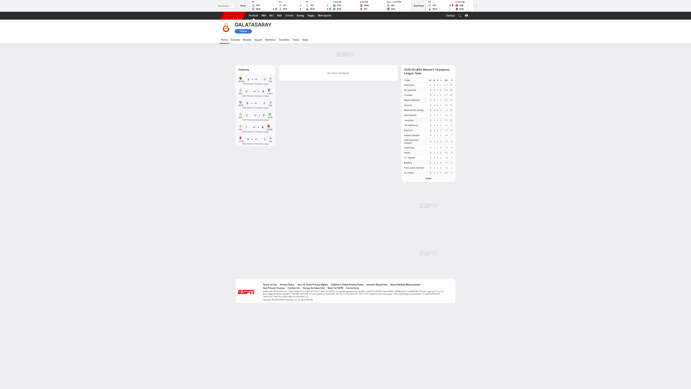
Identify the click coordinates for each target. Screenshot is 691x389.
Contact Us (294, 288)
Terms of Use (270, 284)
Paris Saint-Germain (414, 167)
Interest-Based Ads (377, 284)
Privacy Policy (287, 284)
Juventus (409, 120)
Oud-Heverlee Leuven (411, 141)
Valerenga (409, 147)
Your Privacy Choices (274, 288)
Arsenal (408, 105)
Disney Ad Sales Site (314, 288)
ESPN (233, 16)
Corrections (352, 288)
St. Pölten (409, 172)
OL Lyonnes (410, 90)
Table (428, 178)
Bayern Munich (411, 100)
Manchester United (413, 110)
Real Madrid (410, 115)
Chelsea (408, 95)
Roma (407, 152)
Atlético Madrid (411, 135)
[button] (460, 15)
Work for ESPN (335, 288)
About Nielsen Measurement (405, 284)
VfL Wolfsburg (411, 125)
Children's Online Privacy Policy (347, 284)
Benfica (408, 162)
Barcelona (409, 85)
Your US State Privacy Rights (312, 284)
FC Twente (409, 157)
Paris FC (408, 130)
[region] (428, 126)
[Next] (476, 6)
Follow (243, 31)
